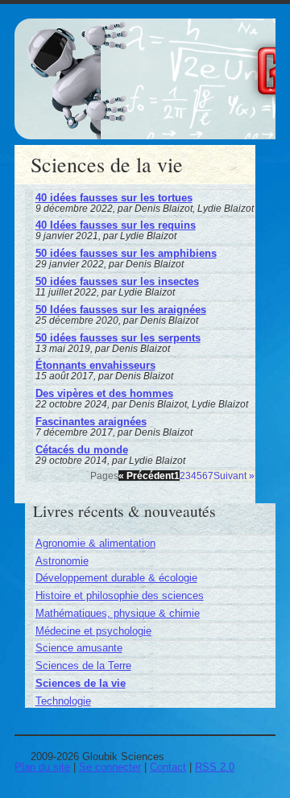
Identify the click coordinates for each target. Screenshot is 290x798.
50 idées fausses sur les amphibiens (126, 253)
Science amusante (78, 648)
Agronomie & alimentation (95, 543)
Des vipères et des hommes (104, 393)
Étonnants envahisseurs (95, 365)
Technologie (63, 701)
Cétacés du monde (81, 450)
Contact (168, 767)
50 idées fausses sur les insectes (117, 281)
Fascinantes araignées (91, 422)
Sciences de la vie (80, 683)
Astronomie (62, 561)
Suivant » (234, 475)
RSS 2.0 (214, 767)
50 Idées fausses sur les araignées (120, 310)
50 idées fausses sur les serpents (118, 338)
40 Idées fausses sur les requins (115, 225)
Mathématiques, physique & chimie (117, 613)
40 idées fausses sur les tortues (114, 198)
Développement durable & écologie (116, 578)
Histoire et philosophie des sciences (119, 595)
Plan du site (42, 767)
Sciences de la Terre (83, 665)
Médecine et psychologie (93, 631)
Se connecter (110, 767)
